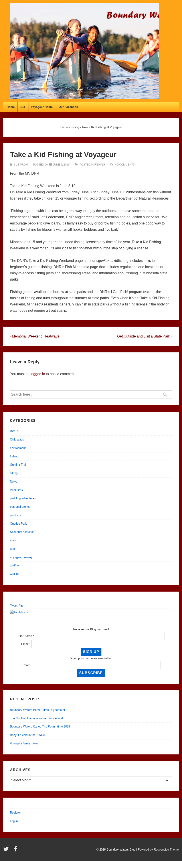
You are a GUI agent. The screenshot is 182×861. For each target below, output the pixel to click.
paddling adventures (23, 498)
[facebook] (16, 850)
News (13, 481)
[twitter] (7, 850)
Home (11, 107)
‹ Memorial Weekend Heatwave (34, 336)
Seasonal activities (22, 532)
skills (13, 540)
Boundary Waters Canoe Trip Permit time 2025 (40, 726)
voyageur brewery (21, 557)
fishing (99, 164)
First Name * (26, 636)
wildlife (14, 574)
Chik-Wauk (17, 439)
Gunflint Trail (18, 464)
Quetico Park (18, 523)
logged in (37, 374)
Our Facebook (68, 107)
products (15, 515)
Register (15, 812)
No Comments (125, 164)
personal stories (20, 506)
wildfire (14, 565)
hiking (14, 473)
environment (18, 448)
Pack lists (16, 490)
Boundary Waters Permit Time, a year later (37, 709)
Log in (14, 821)
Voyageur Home (42, 107)
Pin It (21, 605)
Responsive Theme (166, 849)
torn (12, 548)
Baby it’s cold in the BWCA (27, 735)
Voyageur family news (24, 743)
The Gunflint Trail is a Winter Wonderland (36, 718)
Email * (25, 644)
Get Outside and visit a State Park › (144, 336)
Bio (22, 107)
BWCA (14, 431)
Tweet (14, 605)
